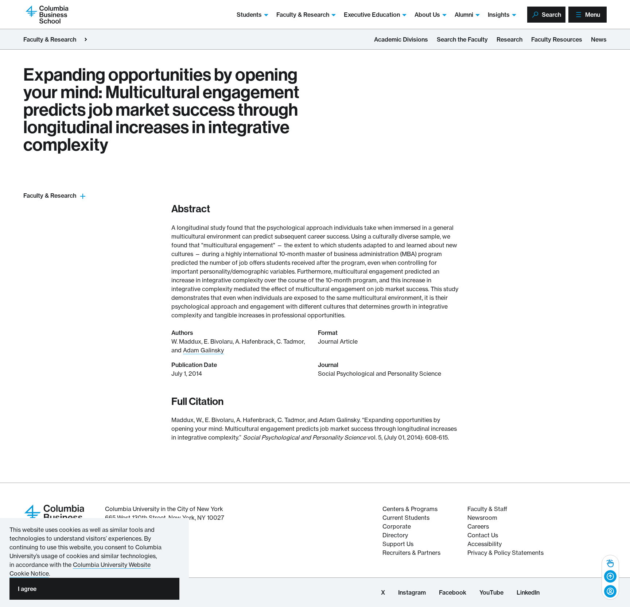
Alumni (464, 14)
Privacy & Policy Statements (505, 552)
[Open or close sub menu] (83, 196)
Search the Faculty (462, 39)
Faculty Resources (556, 39)
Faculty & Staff (487, 509)
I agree (27, 588)
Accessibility (484, 544)
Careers (478, 526)
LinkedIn (528, 592)
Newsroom (482, 517)
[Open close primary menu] (85, 39)
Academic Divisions (401, 39)
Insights (499, 14)
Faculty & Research (302, 14)
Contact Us (482, 535)
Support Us (397, 544)
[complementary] (610, 577)
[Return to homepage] (54, 516)
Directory (395, 535)
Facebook (452, 592)
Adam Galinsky (203, 350)
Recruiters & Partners (411, 552)
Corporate (396, 526)
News (599, 39)
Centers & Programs (410, 509)
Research (509, 39)
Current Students (405, 517)
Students (249, 14)
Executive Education (372, 14)
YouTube (491, 592)
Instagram (412, 592)
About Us (427, 14)
